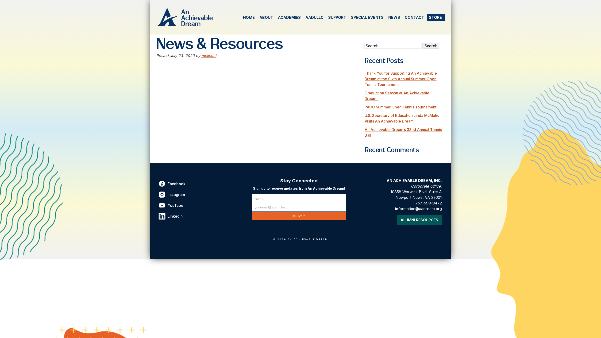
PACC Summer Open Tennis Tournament (400, 107)
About (266, 17)
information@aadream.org (418, 208)
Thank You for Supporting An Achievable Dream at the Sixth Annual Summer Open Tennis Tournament (401, 79)
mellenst (208, 55)
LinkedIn (175, 216)
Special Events (367, 17)
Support (337, 17)
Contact (414, 17)
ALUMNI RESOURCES (419, 220)
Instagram (176, 194)
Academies (289, 17)
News (394, 17)
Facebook (176, 183)
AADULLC (314, 17)
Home (249, 17)
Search (430, 45)
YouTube (175, 205)
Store (435, 17)
